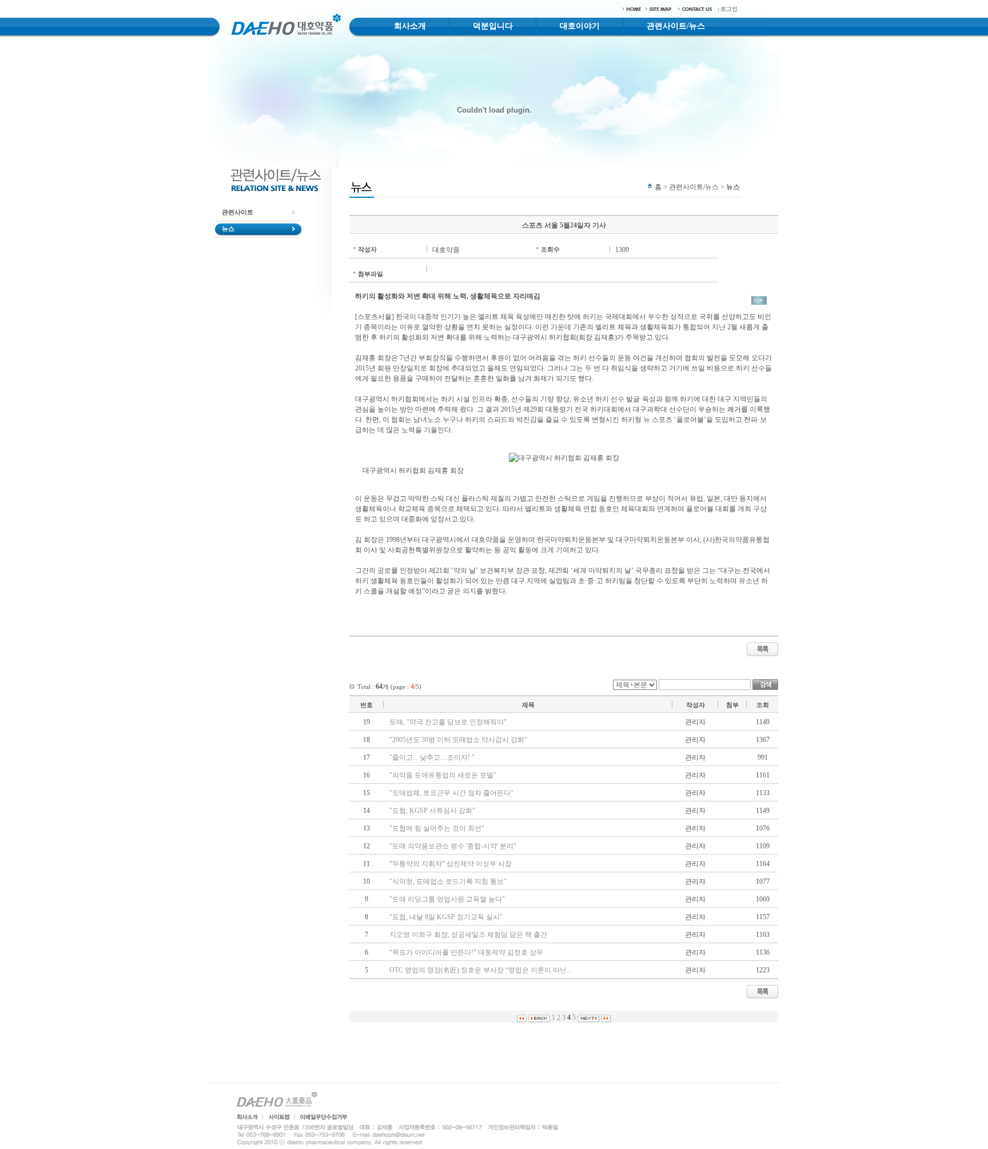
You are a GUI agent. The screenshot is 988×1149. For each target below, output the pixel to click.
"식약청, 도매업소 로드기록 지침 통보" (448, 881)
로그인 (729, 9)
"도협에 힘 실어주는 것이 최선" (436, 828)
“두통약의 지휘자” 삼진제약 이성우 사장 (450, 864)
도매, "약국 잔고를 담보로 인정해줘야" (448, 722)
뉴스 (228, 228)
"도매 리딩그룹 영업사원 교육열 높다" (447, 899)
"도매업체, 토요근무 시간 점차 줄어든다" (451, 793)
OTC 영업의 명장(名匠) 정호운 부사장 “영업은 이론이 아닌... (480, 970)
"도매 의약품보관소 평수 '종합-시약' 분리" (452, 846)
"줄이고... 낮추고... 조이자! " (432, 757)
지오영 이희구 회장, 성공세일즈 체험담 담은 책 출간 (468, 935)
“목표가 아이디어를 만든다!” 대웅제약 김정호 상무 (466, 952)
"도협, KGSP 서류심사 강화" (432, 811)
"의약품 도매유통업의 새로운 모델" (442, 775)
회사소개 (410, 26)
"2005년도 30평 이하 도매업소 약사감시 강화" (458, 740)
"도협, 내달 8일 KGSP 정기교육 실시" (446, 917)
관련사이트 (237, 212)
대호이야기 (580, 26)
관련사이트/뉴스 (676, 26)
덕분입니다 (493, 26)
